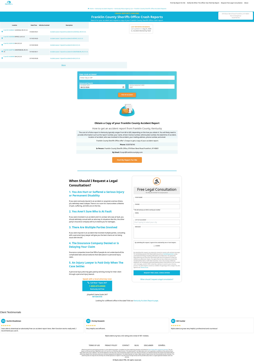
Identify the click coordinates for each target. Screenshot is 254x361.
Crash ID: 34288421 (9, 30)
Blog (137, 345)
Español (161, 345)
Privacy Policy (111, 345)
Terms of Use (144, 267)
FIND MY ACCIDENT (127, 95)
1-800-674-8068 (97, 285)
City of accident (140, 220)
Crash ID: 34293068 (9, 37)
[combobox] (157, 222)
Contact (125, 345)
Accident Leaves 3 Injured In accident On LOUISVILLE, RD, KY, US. (68, 32)
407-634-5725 (97, 297)
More (64, 65)
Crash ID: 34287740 (9, 50)
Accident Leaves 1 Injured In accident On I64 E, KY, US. (65, 45)
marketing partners (168, 254)
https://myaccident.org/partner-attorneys (158, 349)
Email (137, 213)
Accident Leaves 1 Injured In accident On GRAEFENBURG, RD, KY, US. (69, 52)
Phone (137, 204)
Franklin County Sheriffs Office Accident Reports (150, 9)
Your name (138, 197)
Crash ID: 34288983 (9, 56)
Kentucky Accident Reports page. (146, 301)
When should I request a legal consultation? (156, 279)
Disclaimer (148, 345)
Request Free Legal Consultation (231, 3)
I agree (157, 246)
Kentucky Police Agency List (123, 9)
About (246, 3)
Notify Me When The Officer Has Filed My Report (203, 3)
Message (138, 226)
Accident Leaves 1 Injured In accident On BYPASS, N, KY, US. (66, 38)
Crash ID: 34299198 (9, 43)
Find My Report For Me (177, 3)
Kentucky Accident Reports (104, 9)
